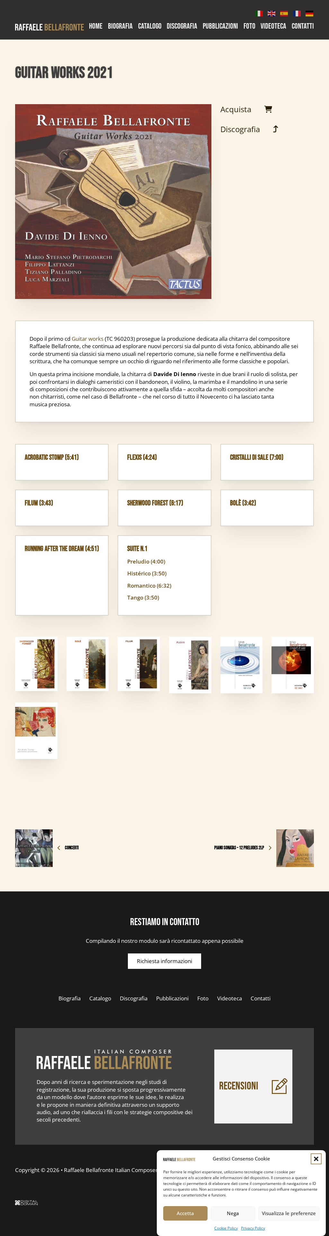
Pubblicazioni (220, 27)
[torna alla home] (104, 1059)
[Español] (284, 12)
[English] (272, 12)
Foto (249, 27)
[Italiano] (259, 12)
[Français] (297, 12)
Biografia (120, 27)
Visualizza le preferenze (289, 1213)
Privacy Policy (253, 1228)
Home (95, 27)
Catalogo (150, 27)
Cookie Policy (226, 1228)
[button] (316, 1159)
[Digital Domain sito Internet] (26, 1203)
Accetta (185, 1213)
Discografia (182, 27)
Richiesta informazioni (164, 961)
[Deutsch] (310, 12)
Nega (233, 1213)
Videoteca (273, 27)
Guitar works (87, 338)
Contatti (303, 27)
